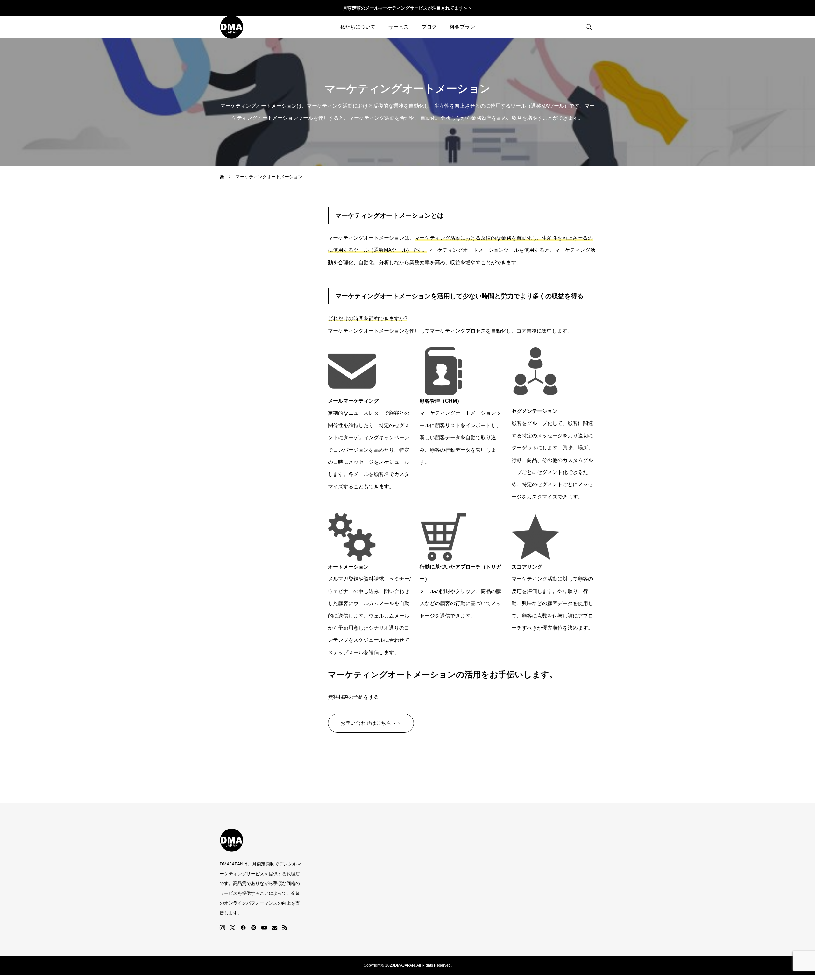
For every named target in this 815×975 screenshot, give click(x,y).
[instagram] (222, 927)
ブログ (429, 27)
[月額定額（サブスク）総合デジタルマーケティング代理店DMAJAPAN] (232, 27)
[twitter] (233, 927)
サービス (398, 27)
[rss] (284, 927)
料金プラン (462, 27)
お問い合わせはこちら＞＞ (370, 723)
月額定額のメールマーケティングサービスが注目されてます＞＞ (407, 8)
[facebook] (243, 927)
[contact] (274, 927)
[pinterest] (254, 927)
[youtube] (264, 927)
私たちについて (358, 27)
